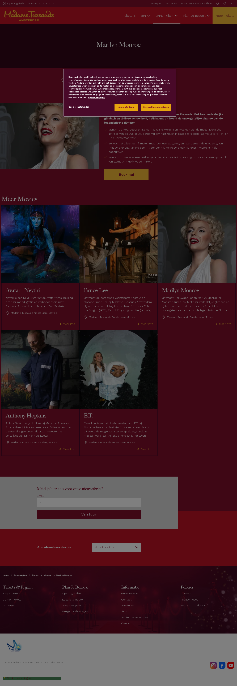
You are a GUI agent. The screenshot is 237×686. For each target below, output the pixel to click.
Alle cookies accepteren (156, 107)
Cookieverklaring (96, 97)
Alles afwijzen (126, 107)
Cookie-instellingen (79, 107)
